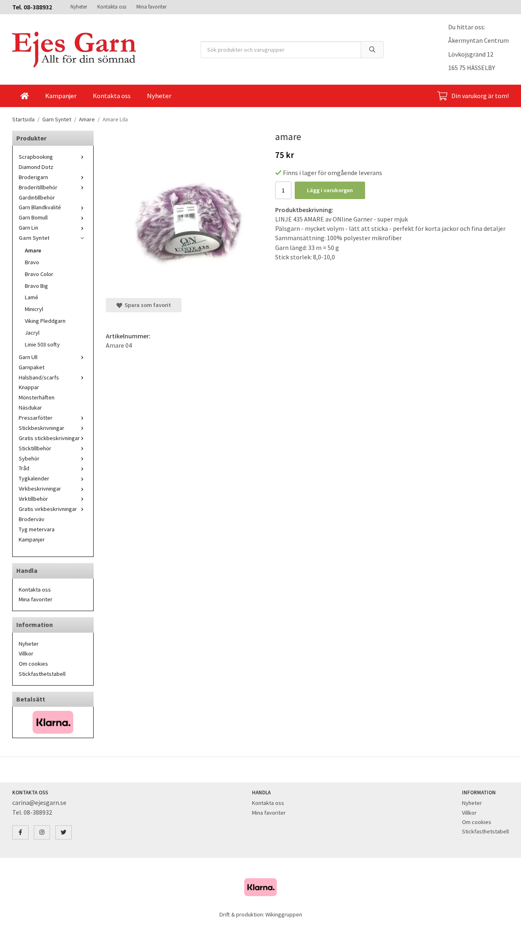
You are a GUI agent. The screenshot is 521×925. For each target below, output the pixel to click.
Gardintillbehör (37, 197)
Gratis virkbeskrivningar (48, 509)
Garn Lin (28, 227)
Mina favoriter (151, 6)
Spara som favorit (146, 305)
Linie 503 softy (42, 344)
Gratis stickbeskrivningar (49, 438)
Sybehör (29, 458)
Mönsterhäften (37, 397)
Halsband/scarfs (39, 377)
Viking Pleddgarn (45, 320)
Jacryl (32, 332)
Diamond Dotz (36, 167)
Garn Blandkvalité (40, 207)
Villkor (26, 653)
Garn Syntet (34, 237)
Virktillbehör (33, 498)
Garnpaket (31, 367)
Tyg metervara (37, 529)
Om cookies (33, 663)
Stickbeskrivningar (41, 428)
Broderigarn (33, 177)
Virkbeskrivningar (40, 488)
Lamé (31, 297)
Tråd (24, 468)
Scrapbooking (36, 156)
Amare (33, 250)
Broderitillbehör (38, 187)
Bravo (32, 262)
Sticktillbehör (35, 448)
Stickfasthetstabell (42, 673)
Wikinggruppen (283, 914)
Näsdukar (30, 407)
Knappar (29, 387)
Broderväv (31, 519)
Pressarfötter (36, 417)
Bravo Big (36, 285)
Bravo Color (39, 274)
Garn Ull (28, 357)
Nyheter (78, 6)
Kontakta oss (111, 6)
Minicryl (34, 309)
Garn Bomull (33, 217)
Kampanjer (61, 95)
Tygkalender (34, 478)
